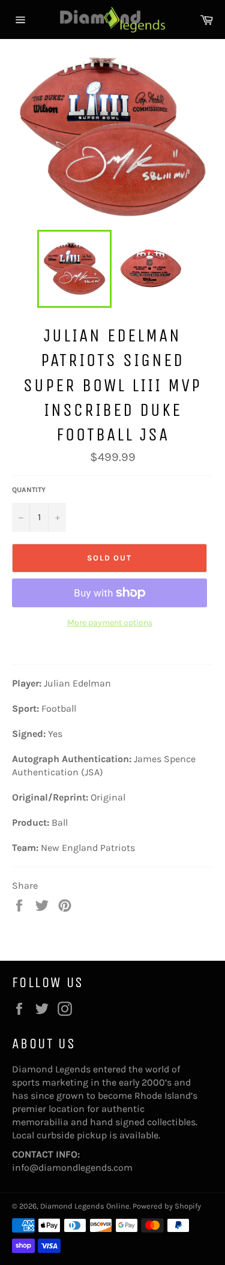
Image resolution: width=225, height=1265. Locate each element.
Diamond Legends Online (85, 1205)
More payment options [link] (109, 622)
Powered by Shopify (167, 1205)
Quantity (29, 489)
